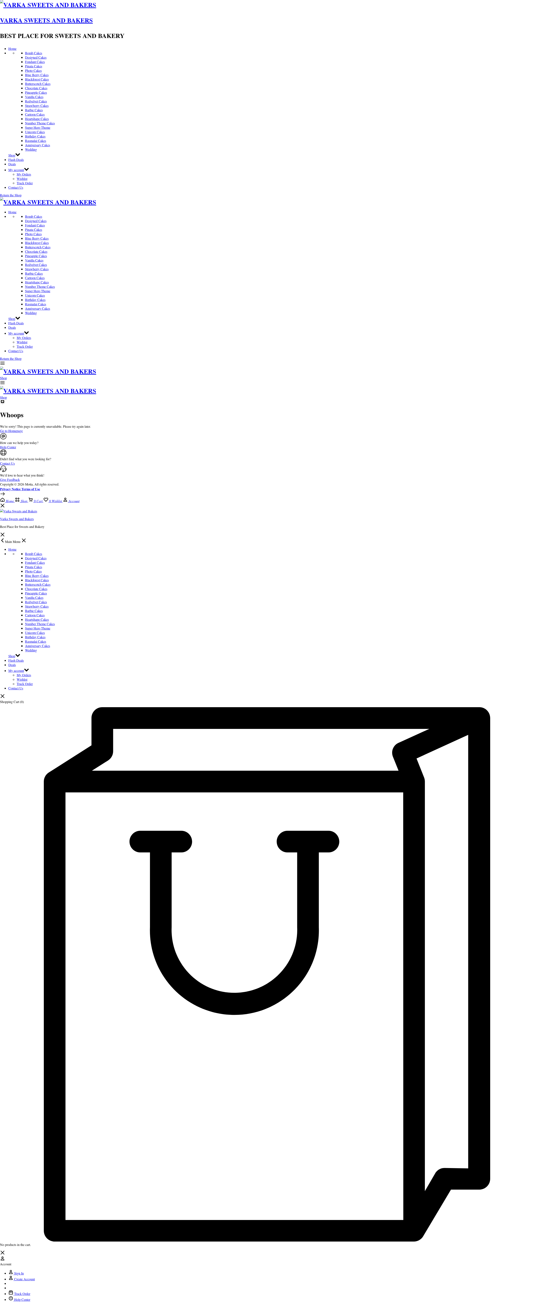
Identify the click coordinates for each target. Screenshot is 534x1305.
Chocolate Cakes (36, 88)
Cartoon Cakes (35, 114)
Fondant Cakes (35, 61)
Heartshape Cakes (37, 118)
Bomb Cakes (33, 53)
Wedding (31, 149)
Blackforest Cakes (37, 79)
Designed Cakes (36, 57)
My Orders (24, 174)
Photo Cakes (33, 70)
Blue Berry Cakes (37, 75)
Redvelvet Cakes (36, 101)
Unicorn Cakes (35, 132)
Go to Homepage (11, 431)
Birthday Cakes (35, 136)
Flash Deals (16, 159)
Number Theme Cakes (40, 123)
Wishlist (22, 178)
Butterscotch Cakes (37, 83)
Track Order (25, 183)
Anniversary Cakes (37, 145)
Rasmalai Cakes (35, 140)
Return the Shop (10, 195)
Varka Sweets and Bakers (46, 20)
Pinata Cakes (33, 66)
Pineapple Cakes (36, 92)
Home (12, 48)
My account (16, 170)
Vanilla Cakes (34, 97)
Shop (11, 155)
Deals (12, 164)
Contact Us (15, 187)
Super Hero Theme (37, 127)
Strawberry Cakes (37, 105)
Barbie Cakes (34, 110)
